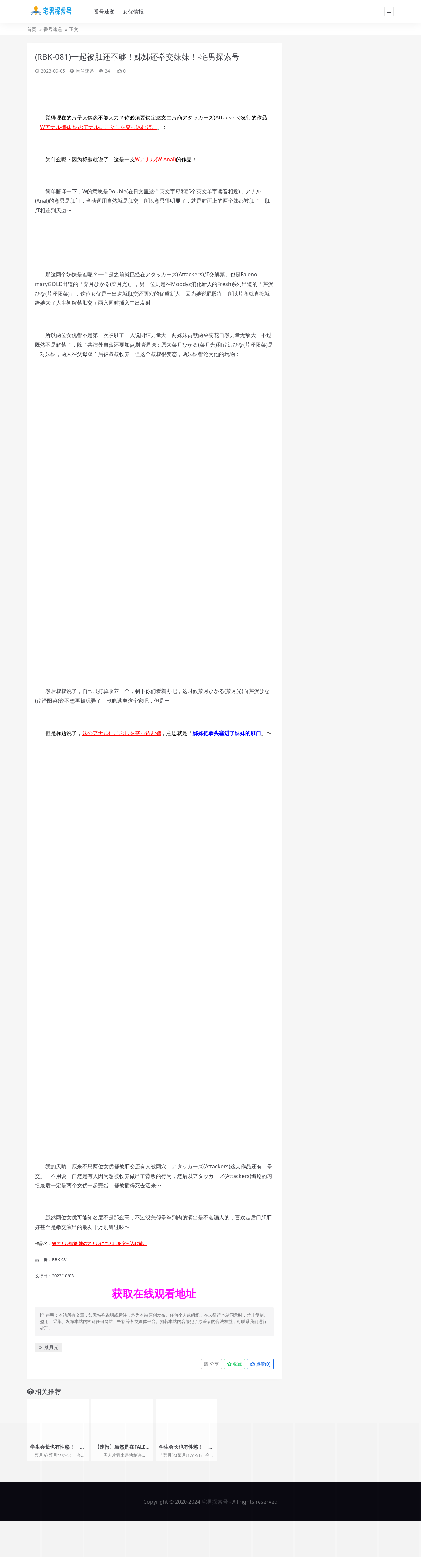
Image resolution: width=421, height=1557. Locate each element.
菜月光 (51, 1347)
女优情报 (133, 11)
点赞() (262, 1364)
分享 (214, 1364)
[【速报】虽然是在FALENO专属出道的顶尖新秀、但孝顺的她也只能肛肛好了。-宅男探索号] (122, 1419)
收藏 (237, 1364)
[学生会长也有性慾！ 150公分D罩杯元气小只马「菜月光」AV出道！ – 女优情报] (58, 1419)
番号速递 (104, 11)
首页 (31, 29)
